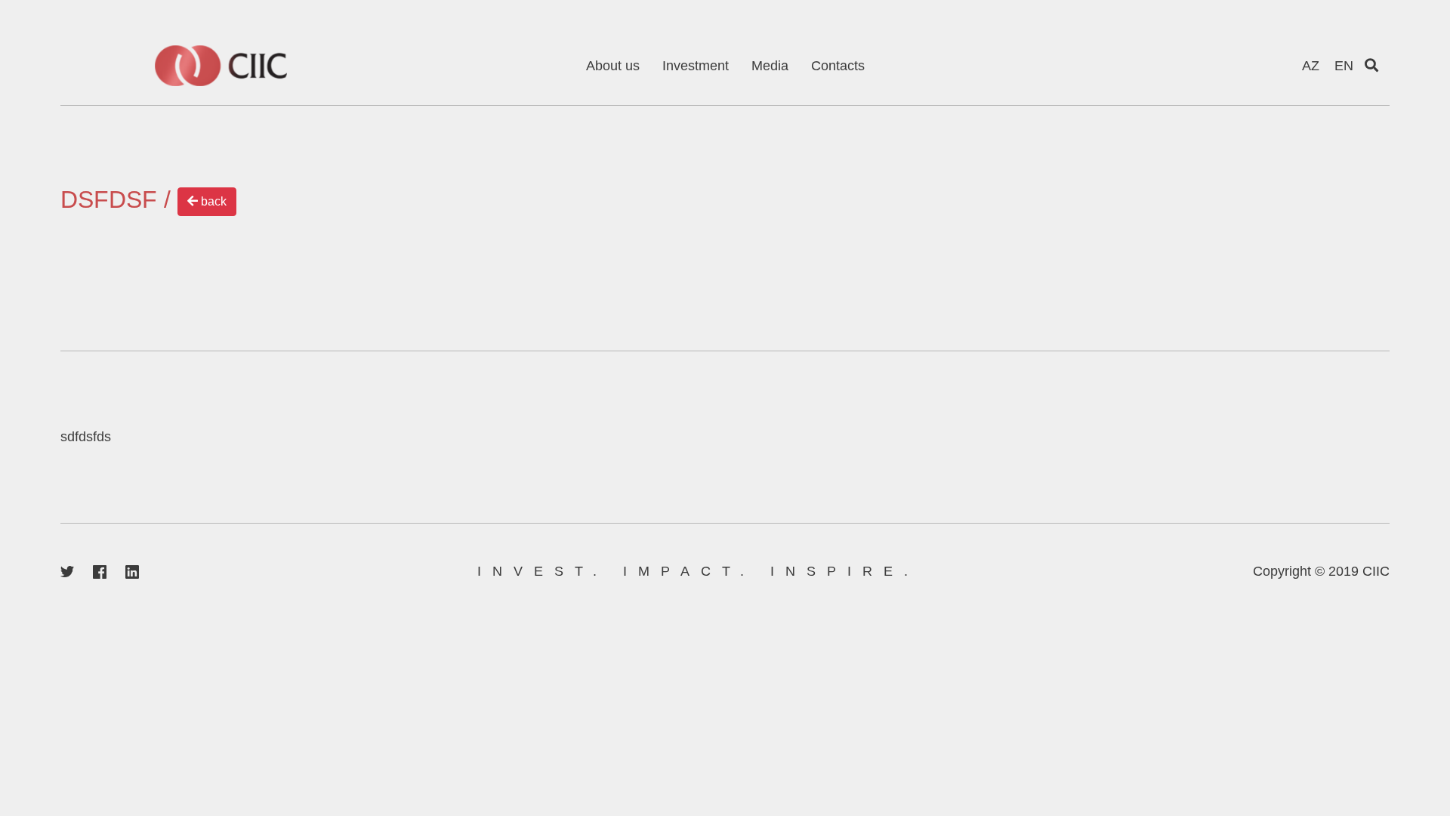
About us (613, 65)
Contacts (838, 65)
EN (1343, 65)
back (212, 201)
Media (769, 65)
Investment (695, 65)
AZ (1310, 65)
